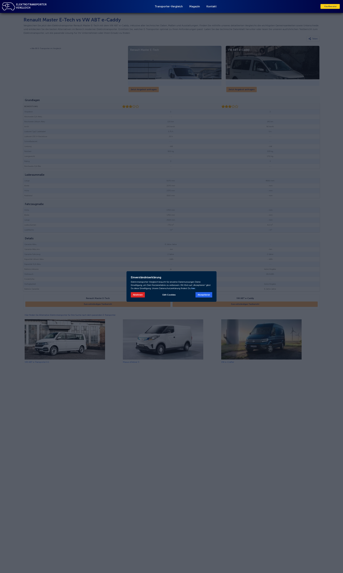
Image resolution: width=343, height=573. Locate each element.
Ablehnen (138, 294)
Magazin (194, 6)
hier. (193, 288)
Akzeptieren (204, 294)
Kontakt (211, 6)
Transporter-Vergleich (169, 6)
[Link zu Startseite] (8, 6)
